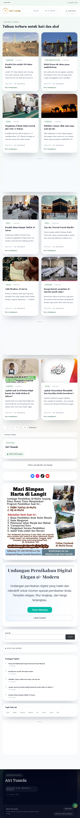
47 (25, 427)
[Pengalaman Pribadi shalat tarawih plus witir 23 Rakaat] (21, 106)
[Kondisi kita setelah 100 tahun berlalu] (21, 44)
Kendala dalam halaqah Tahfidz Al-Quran (20, 229)
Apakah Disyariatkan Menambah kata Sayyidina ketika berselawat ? (59, 392)
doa (37, 712)
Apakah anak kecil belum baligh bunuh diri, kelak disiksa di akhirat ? (19, 393)
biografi (22, 712)
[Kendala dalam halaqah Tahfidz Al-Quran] (21, 207)
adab (8, 285)
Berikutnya (32, 427)
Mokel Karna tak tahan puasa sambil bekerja (56, 66)
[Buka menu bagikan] (75, 805)
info (8, 223)
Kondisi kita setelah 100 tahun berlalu (18, 66)
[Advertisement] (40, 175)
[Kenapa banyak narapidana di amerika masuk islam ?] (59, 269)
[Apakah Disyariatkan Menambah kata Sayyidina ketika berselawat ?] (59, 370)
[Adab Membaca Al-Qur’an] (21, 269)
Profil (36, 11)
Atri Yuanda (15, 11)
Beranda (68, 809)
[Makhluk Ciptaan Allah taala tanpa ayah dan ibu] (59, 106)
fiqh (8, 122)
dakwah (9, 60)
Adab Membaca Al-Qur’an (16, 289)
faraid (51, 712)
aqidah (48, 122)
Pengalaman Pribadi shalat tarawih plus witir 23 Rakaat (20, 127)
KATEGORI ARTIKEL (14, 648)
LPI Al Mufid (50, 11)
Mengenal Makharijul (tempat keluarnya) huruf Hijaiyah (26, 664)
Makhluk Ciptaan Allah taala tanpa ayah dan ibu (59, 127)
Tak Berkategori (52, 60)
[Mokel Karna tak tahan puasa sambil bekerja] (59, 44)
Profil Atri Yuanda (63, 814)
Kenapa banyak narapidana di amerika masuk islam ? (57, 290)
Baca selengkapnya (11, 88)
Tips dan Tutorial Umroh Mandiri (59, 227)
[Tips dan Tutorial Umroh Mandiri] (59, 207)
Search (7, 633)
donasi (44, 712)
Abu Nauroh (21, 84)
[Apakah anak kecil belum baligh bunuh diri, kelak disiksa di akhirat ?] (21, 370)
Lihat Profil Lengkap (16, 454)
